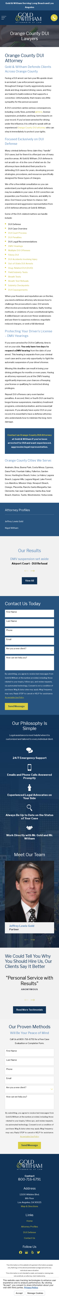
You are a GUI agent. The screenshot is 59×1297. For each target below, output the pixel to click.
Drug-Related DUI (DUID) (20, 268)
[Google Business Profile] (26, 1252)
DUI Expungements (18, 289)
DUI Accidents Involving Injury (22, 259)
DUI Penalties (15, 237)
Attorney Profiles (29, 1226)
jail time (39, 111)
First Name (11, 612)
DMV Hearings (15, 246)
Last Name (11, 621)
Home (29, 1221)
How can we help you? (16, 658)
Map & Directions (29, 1206)
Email (8, 639)
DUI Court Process (17, 233)
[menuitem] (29, 521)
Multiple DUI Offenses (19, 250)
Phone (9, 630)
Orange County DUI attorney (32, 127)
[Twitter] (38, 1252)
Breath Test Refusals (18, 281)
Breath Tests (14, 276)
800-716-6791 (29, 1179)
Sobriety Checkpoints (18, 285)
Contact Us (29, 1238)
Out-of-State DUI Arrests (20, 263)
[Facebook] (20, 1252)
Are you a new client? (16, 648)
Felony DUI (13, 254)
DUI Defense (29, 1232)
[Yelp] (32, 1252)
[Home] (28, 18)
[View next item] (33, 571)
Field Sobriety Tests (18, 272)
